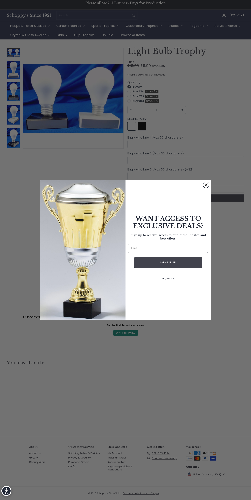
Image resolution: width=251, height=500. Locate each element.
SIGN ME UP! (168, 262)
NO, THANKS (168, 278)
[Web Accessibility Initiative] (6, 490)
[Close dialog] (206, 185)
